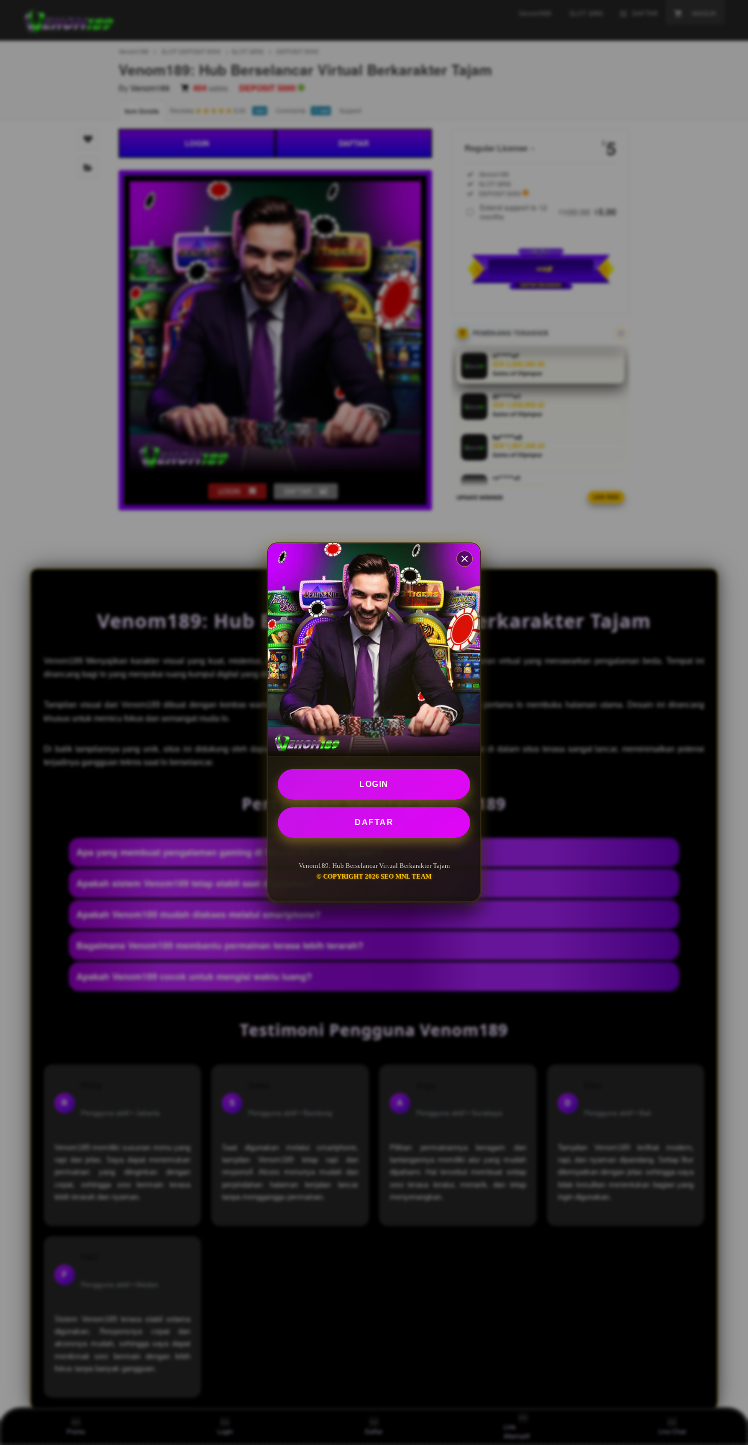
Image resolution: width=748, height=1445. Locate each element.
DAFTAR (374, 822)
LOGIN (374, 784)
